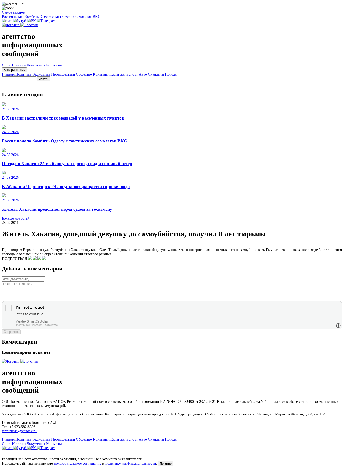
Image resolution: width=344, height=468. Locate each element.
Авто (143, 74)
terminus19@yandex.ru (19, 431)
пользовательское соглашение (77, 463)
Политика (23, 74)
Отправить (11, 332)
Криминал (101, 74)
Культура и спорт (124, 74)
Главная (8, 74)
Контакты (54, 65)
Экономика (41, 74)
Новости (19, 65)
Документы (36, 65)
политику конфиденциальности (130, 463)
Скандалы (156, 74)
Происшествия (63, 74)
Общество (84, 74)
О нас (6, 65)
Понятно (166, 463)
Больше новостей (15, 218)
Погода (171, 74)
